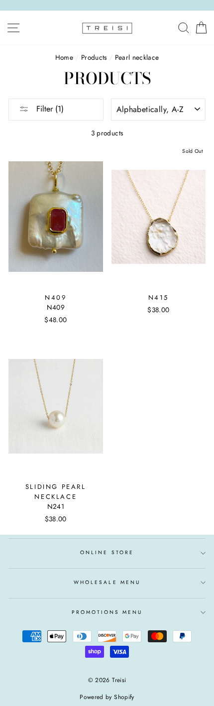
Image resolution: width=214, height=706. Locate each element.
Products (94, 57)
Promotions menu (107, 612)
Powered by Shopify (107, 697)
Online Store (107, 552)
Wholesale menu (107, 582)
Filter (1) (49, 109)
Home (64, 57)
